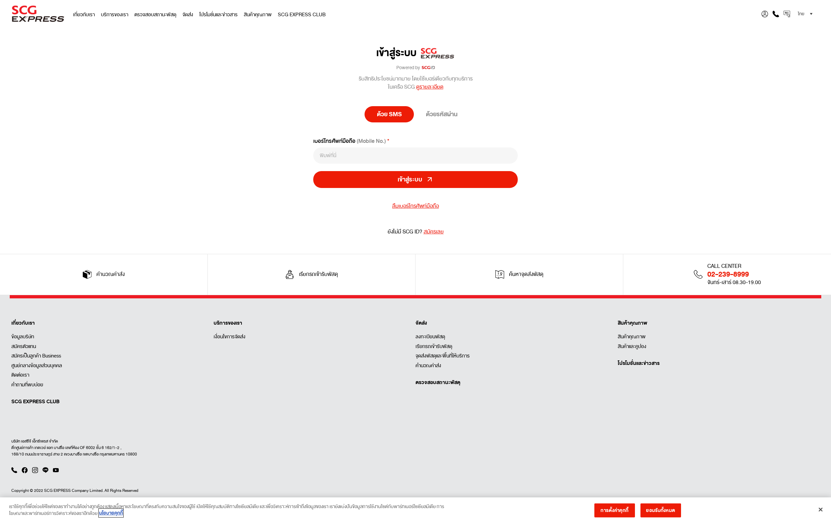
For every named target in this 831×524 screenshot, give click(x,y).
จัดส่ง (187, 15)
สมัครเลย (434, 232)
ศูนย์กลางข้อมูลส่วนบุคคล (36, 365)
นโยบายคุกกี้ (111, 513)
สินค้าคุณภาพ (258, 15)
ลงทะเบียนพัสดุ (430, 337)
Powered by (409, 67)
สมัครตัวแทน (23, 346)
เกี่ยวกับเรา (84, 15)
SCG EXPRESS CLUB (302, 15)
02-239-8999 (728, 274)
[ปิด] (820, 509)
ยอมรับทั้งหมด (660, 510)
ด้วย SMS (389, 114)
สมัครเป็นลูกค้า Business (36, 356)
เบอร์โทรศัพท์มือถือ (349, 141)
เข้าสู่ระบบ (398, 53)
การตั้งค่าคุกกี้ (614, 510)
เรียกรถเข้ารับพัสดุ (434, 346)
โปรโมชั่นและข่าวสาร (218, 15)
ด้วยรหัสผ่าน (442, 114)
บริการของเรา (114, 15)
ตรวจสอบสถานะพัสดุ (155, 15)
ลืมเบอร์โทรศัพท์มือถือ (415, 206)
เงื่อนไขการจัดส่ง (229, 337)
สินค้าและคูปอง (632, 346)
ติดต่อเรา (20, 375)
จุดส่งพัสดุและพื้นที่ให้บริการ (443, 356)
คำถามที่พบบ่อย (27, 385)
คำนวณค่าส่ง (428, 365)
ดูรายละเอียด (429, 87)
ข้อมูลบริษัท (22, 337)
